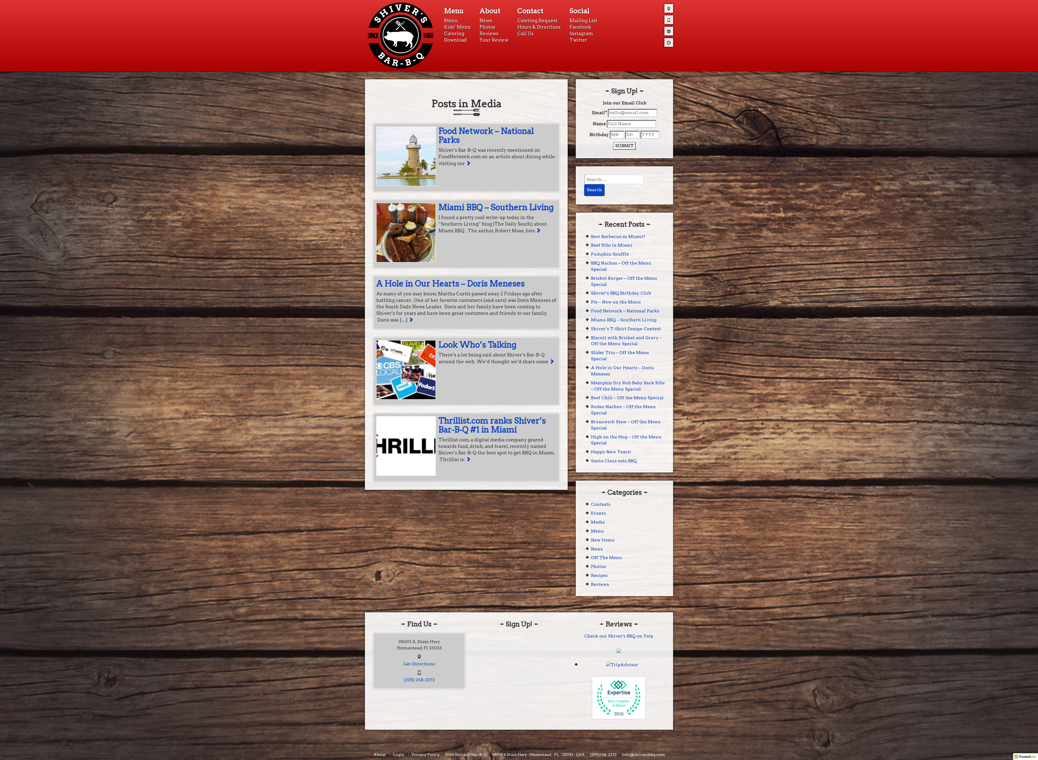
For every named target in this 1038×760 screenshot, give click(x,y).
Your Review (494, 40)
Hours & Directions (539, 27)
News (486, 20)
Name (599, 123)
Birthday (599, 134)
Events (598, 513)
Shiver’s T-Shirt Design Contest (626, 328)
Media (598, 522)
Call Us (525, 33)
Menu (454, 11)
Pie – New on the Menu (616, 302)
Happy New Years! (611, 451)
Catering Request (537, 20)
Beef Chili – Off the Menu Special (627, 397)
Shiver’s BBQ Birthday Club (621, 293)
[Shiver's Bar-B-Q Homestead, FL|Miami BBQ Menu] (400, 35)
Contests (600, 504)
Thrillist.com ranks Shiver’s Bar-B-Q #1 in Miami (492, 425)
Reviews (489, 33)
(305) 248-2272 (419, 679)
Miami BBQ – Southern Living (496, 207)
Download (455, 40)
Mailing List (583, 20)
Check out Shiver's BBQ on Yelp (618, 636)
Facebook (580, 27)
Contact (530, 11)
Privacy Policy (426, 754)
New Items (602, 540)
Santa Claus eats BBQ (614, 460)
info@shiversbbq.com (643, 754)
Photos (487, 27)
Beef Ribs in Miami (612, 245)
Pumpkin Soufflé (610, 254)
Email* (599, 112)
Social (580, 11)
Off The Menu (606, 557)
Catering (454, 33)
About (490, 11)
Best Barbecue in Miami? (618, 236)
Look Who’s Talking (477, 344)
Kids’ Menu (457, 27)
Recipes (599, 575)
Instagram (581, 33)
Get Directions (419, 663)
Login (398, 754)
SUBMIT (624, 145)
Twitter (578, 40)
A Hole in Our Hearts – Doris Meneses (450, 283)
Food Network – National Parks (486, 135)
